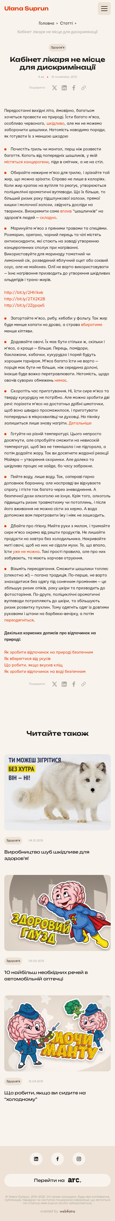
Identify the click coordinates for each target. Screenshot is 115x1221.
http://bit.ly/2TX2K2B (24, 299)
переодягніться (19, 620)
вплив (66, 211)
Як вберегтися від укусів (27, 659)
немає (60, 380)
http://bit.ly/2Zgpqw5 (24, 306)
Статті (66, 23)
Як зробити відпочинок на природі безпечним (49, 652)
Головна (46, 23)
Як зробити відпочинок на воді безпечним (45, 672)
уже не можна (26, 552)
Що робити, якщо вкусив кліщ (33, 665)
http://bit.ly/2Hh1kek (23, 293)
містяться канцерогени (26, 162)
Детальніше (80, 423)
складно (48, 218)
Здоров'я (57, 47)
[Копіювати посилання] (83, 87)
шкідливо (55, 124)
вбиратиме (91, 325)
